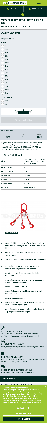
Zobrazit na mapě (8, 379)
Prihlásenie (37, 9)
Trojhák (31, 26)
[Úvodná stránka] (14, 3)
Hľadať (13, 9)
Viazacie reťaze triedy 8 (18, 26)
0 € (26, 14)
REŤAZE (4, 26)
